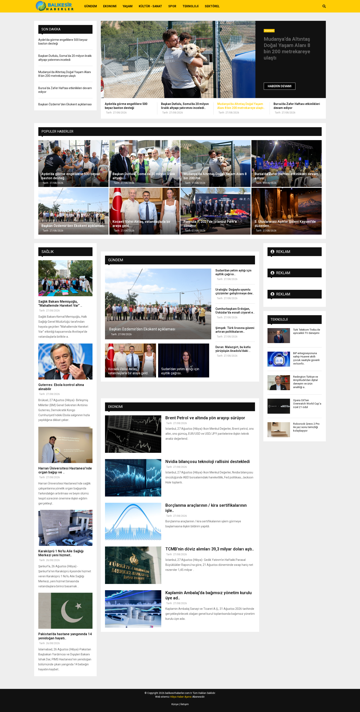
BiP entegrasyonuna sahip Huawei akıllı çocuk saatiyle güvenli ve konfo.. (306, 358)
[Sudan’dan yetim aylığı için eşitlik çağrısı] (183, 360)
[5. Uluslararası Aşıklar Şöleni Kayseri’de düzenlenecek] (286, 211)
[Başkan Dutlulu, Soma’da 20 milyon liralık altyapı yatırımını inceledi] (144, 163)
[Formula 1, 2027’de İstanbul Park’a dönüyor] (215, 211)
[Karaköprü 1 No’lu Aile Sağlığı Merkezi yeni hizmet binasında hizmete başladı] (65, 528)
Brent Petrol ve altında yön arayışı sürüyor (205, 417)
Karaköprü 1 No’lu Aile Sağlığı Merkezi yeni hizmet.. (61, 553)
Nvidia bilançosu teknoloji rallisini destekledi (207, 461)
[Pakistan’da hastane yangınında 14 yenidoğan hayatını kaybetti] (65, 611)
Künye (175, 704)
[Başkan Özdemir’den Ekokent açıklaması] (73, 211)
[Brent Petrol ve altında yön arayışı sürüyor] (133, 434)
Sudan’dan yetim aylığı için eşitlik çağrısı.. (180, 371)
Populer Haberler (57, 131)
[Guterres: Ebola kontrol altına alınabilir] (65, 362)
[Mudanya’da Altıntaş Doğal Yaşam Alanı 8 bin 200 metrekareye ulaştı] (178, 59)
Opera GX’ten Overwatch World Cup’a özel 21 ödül (307, 404)
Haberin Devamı (279, 86)
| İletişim (184, 704)
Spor (172, 6)
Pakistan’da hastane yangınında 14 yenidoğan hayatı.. (65, 636)
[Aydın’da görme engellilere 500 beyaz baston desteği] (73, 163)
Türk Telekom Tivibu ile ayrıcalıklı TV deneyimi (306, 331)
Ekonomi (109, 6)
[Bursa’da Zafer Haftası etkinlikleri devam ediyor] (286, 163)
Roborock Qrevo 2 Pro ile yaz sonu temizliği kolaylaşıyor (306, 427)
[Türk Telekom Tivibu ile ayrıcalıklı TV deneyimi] (279, 335)
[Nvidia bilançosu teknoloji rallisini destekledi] (133, 478)
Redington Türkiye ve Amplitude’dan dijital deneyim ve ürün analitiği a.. (305, 382)
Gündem (90, 6)
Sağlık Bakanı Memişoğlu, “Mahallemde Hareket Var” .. (60, 303)
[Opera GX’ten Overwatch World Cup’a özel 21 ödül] (279, 406)
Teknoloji (190, 6)
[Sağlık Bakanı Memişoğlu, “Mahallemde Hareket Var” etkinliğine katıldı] (65, 278)
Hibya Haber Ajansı (181, 696)
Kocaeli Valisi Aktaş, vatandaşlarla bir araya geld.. (128, 371)
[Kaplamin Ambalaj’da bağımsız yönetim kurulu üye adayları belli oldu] (133, 609)
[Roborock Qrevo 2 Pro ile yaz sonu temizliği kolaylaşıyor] (279, 429)
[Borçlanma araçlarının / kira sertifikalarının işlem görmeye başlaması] (133, 521)
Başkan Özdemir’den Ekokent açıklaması (65, 104)
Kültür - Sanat (150, 6)
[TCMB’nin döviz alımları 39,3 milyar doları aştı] (133, 565)
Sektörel (212, 6)
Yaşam (127, 6)
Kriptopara (269, 30)
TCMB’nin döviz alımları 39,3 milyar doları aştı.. (209, 548)
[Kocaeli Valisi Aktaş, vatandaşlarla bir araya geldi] (144, 211)
